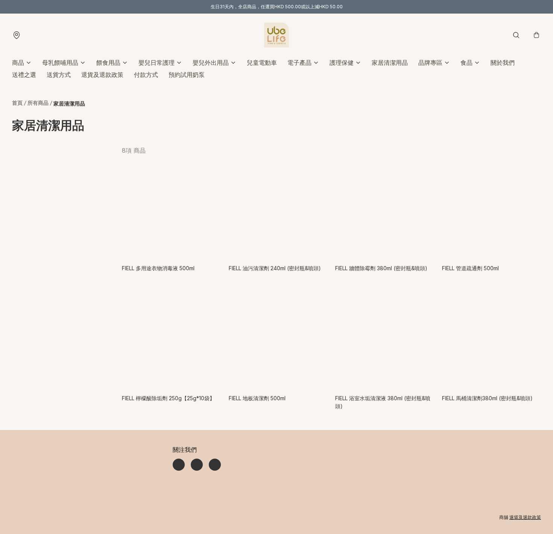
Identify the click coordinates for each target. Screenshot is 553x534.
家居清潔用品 (390, 62)
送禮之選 (24, 74)
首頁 (17, 102)
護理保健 (342, 62)
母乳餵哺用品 (60, 62)
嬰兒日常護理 (156, 62)
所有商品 (38, 102)
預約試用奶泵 (187, 74)
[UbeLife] (276, 35)
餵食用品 (108, 62)
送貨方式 (59, 74)
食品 (466, 62)
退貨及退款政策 (102, 74)
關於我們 (503, 62)
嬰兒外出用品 (211, 62)
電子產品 (299, 62)
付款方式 (146, 74)
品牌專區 (430, 62)
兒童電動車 (262, 62)
